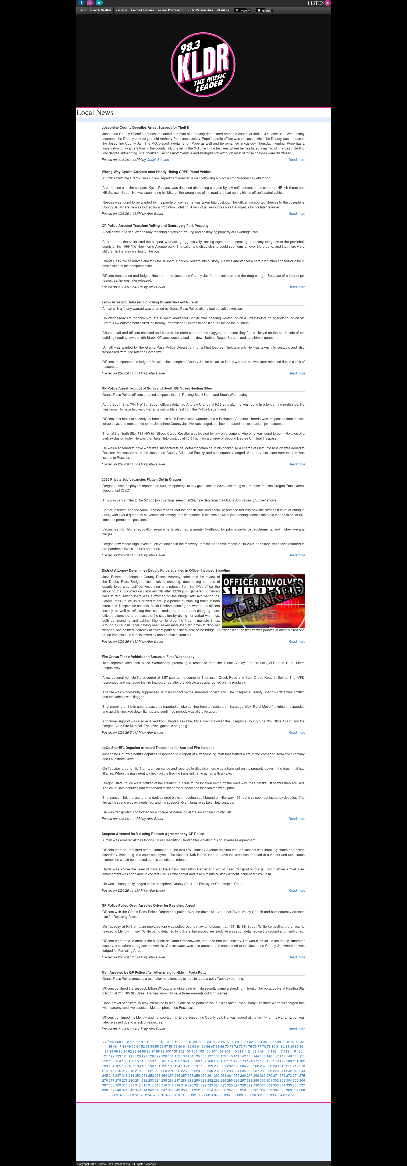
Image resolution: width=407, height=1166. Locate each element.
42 (298, 1041)
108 (221, 1051)
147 (276, 1056)
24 (214, 1041)
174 (249, 1060)
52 (143, 1046)
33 (256, 1041)
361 (256, 1090)
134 (190, 1056)
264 (230, 1075)
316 (164, 1085)
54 (152, 1046)
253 (157, 1075)
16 (176, 1041)
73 (241, 1046)
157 (138, 1060)
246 (111, 1075)
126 (138, 1056)
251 (144, 1075)
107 (214, 1051)
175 (256, 1060)
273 (289, 1075)
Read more (297, 159)
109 (227, 1051)
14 (167, 1041)
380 (187, 1094)
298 (249, 1080)
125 (131, 1056)
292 (210, 1080)
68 (217, 1046)
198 (203, 1065)
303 (282, 1080)
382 (201, 1094)
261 (210, 1075)
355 (217, 1090)
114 (260, 1051)
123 (118, 1056)
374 (148, 1094)
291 (203, 1080)
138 (217, 1056)
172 (236, 1060)
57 (166, 1046)
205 (249, 1065)
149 (289, 1056)
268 (256, 1075)
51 (138, 1046)
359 (243, 1090)
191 (157, 1065)
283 (151, 1080)
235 (243, 1070)
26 (223, 1041)
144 (256, 1056)
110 (234, 1051)
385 (220, 1094)
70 (227, 1046)
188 (138, 1065)
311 (131, 1085)
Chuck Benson (158, 159)
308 (111, 1085)
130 (164, 1056)
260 (203, 1075)
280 (131, 1080)
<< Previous (112, 1041)
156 (131, 1060)
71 (231, 1046)
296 (236, 1080)
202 (230, 1065)
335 (289, 1085)
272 (282, 1075)
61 (185, 1046)
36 (270, 1041)
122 (111, 1056)
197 (197, 1065)
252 (151, 1075)
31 (246, 1041)
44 (105, 1046)
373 (141, 1094)
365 (282, 1090)
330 (256, 1085)
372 (135, 1094)
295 (230, 1080)
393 (273, 1094)
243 (295, 1070)
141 (236, 1056)
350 (184, 1090)
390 (253, 1094)
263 (223, 1075)
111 (240, 1051)
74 (245, 1046)
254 (164, 1075)
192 (164, 1065)
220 (144, 1070)
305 (295, 1080)
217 (125, 1070)
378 (174, 1094)
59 (175, 1046)
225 (177, 1070)
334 (282, 1085)
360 (249, 1090)
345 (151, 1090)
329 (249, 1085)
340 (118, 1090)
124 (125, 1056)
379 (181, 1094)
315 (157, 1085)
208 (269, 1065)
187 (131, 1065)
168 (210, 1060)
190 (151, 1065)
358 (236, 1090)
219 (138, 1070)
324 (217, 1085)
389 (246, 1094)
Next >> (289, 1094)
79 (269, 1046)
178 (276, 1060)
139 (223, 1056)
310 (125, 1085)
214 (105, 1070)
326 (230, 1085)
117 (280, 1051)
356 (223, 1090)
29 (237, 1041)
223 (164, 1070)
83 (287, 1046)
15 (172, 1041)
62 (189, 1046)
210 (282, 1065)
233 (230, 1070)
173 (243, 1060)
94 (139, 1051)
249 (131, 1075)
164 (184, 1060)
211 (289, 1065)
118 (286, 1051)
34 (260, 1041)
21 (200, 1041)
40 (288, 1041)
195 (184, 1065)
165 (190, 1060)
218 (131, 1070)
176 (263, 1060)
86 (301, 1046)
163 (177, 1060)
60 (180, 1046)
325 (223, 1085)
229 (203, 1070)
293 (217, 1080)
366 (289, 1090)
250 (138, 1075)
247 (118, 1075)
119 (293, 1051)
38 (279, 1041)
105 (201, 1051)
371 (128, 1094)
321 (197, 1085)
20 (195, 1041)
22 (204, 1041)
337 (302, 1085)
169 (217, 1060)
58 (171, 1046)
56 (161, 1046)
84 (292, 1046)
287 (177, 1080)
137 (210, 1056)
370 (122, 1094)
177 (269, 1060)
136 (203, 1056)
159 (151, 1060)
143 (249, 1056)
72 (236, 1046)
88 (111, 1051)
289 (190, 1080)
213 (302, 1065)
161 (164, 1060)
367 (295, 1090)
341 (125, 1090)
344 (144, 1090)
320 (190, 1085)
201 (223, 1065)
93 (135, 1051)
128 (151, 1056)
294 (223, 1080)
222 (157, 1070)
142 (243, 1056)
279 (125, 1080)
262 (217, 1075)
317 (171, 1085)
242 (289, 1070)
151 (302, 1056)
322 (203, 1085)
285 (164, 1080)
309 (118, 1085)
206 (256, 1065)
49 (129, 1046)
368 (302, 1090)
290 (197, 1080)
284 (157, 1080)
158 (144, 1060)
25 (218, 1041)
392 (266, 1094)
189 (144, 1065)
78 (264, 1046)
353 (203, 1090)
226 (184, 1070)
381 (194, 1094)
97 (153, 1051)
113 (253, 1051)
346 (157, 1090)
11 (153, 1041)
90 (121, 1051)
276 (105, 1080)
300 (263, 1080)
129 (157, 1056)
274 (295, 1075)
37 (274, 1041)
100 (168, 1051)
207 (263, 1065)
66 (208, 1046)
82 (283, 1046)
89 (116, 1051)
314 (151, 1085)
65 (203, 1046)
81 (278, 1046)
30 (242, 1041)
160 (157, 1060)
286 (171, 1080)
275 (302, 1075)
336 (295, 1085)
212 (295, 1065)
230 (210, 1070)
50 (133, 1046)
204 (243, 1065)
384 (214, 1094)
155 (125, 1060)
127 (144, 1056)
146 (269, 1056)
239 (269, 1070)
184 (111, 1065)
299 (256, 1080)
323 (210, 1085)
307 (105, 1085)
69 (222, 1046)
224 (171, 1070)
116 (273, 1051)
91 (125, 1051)
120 (299, 1051)
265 (236, 1075)
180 (289, 1060)
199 (210, 1065)
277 (111, 1080)
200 (217, 1065)
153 (111, 1060)
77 (259, 1046)
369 (115, 1094)
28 (232, 1041)
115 (267, 1051)
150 (295, 1056)
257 (184, 1075)
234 (236, 1070)
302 (276, 1080)
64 (199, 1046)
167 (203, 1060)
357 (230, 1090)
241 (282, 1070)
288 (184, 1080)
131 (171, 1056)
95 (144, 1051)
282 (144, 1080)
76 (255, 1046)
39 (284, 1041)
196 (190, 1065)
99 (162, 1051)
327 (236, 1085)
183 (105, 1065)
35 (265, 1041)
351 (190, 1090)
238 (263, 1070)
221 (151, 1070)
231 (217, 1070)
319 (184, 1085)
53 (147, 1046)
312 (138, 1085)
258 (190, 1075)
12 (158, 1041)
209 (276, 1065)
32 (251, 1041)
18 (186, 1041)
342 (131, 1090)
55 (157, 1046)
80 (273, 1046)
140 (230, 1056)
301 (269, 1080)
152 (105, 1060)
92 (130, 1051)
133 (184, 1056)
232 (223, 1070)
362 (263, 1090)
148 (282, 1056)
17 (181, 1041)
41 (293, 1041)
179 (282, 1060)
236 (249, 1070)
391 (260, 1094)
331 (263, 1085)
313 (144, 1085)
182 (302, 1060)
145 (263, 1056)
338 (105, 1090)
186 (125, 1065)
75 (250, 1046)
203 (236, 1065)
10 (148, 1041)
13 (162, 1041)
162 (171, 1060)
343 (138, 1090)
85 (297, 1046)
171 (230, 1060)
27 (228, 1041)
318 (177, 1085)
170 (223, 1060)
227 (190, 1070)
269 (263, 1075)
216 (118, 1070)
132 (177, 1056)
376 (161, 1094)
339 (111, 1090)
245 (105, 1075)
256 (177, 1075)
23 (209, 1041)
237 (256, 1070)
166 (197, 1060)
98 (158, 1051)
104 (194, 1051)
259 (197, 1075)
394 (279, 1094)
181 (295, 1060)
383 (207, 1094)
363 (269, 1090)
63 (194, 1046)
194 (177, 1065)
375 (155, 1094)
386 (227, 1094)
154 (118, 1060)
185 (118, 1065)
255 (171, 1075)
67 (213, 1046)
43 (302, 1041)
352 (197, 1090)
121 (105, 1056)
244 (302, 1070)
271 (276, 1075)
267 (249, 1075)
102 (181, 1051)
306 (302, 1080)
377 (168, 1094)
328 (243, 1085)
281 (138, 1080)
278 (118, 1080)
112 (247, 1051)
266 (243, 1075)
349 (177, 1090)
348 (171, 1090)
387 (233, 1094)
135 (197, 1056)
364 (276, 1090)
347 (164, 1090)
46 (115, 1046)
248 (125, 1075)
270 (269, 1075)
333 (276, 1085)
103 (188, 1051)
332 (269, 1085)
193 (171, 1065)
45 (110, 1046)
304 (289, 1080)
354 (210, 1090)
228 (197, 1070)
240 (276, 1070)
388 (240, 1094)
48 (124, 1046)
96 (149, 1051)
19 (190, 1041)
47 (119, 1046)
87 (107, 1051)
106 (207, 1051)
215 (111, 1070)
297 (243, 1080)
